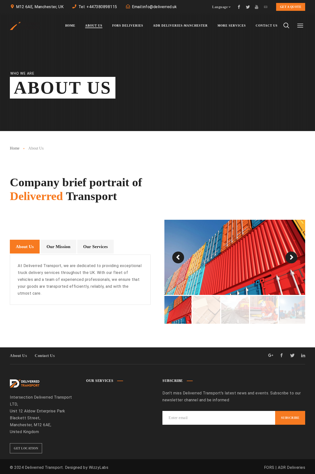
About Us (18, 356)
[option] (234, 257)
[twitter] (248, 7)
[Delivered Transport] (24, 25)
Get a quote (290, 7)
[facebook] (239, 7)
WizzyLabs (99, 467)
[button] (178, 257)
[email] (265, 7)
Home (14, 148)
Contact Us (45, 356)
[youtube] (256, 7)
